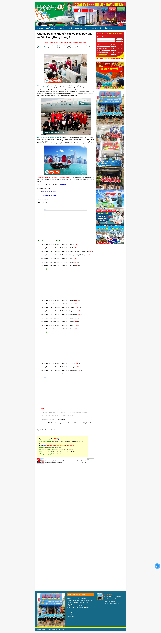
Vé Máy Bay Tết (97, 28)
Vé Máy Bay (49, 28)
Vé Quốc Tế (68, 28)
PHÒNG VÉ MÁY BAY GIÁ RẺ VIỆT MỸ (55, 629)
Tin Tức (87, 28)
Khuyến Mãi (78, 28)
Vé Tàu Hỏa (108, 28)
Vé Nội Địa (59, 28)
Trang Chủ (40, 28)
